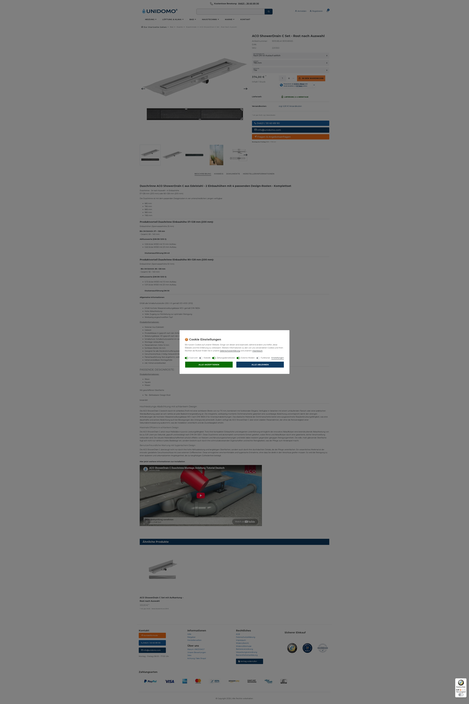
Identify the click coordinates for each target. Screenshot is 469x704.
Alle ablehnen (260, 365)
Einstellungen (277, 358)
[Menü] (465, 679)
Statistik (207, 358)
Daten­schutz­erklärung (230, 351)
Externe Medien (248, 358)
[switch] (460, 694)
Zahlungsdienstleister (226, 358)
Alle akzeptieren (209, 365)
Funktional (265, 358)
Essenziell (193, 358)
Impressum (257, 351)
